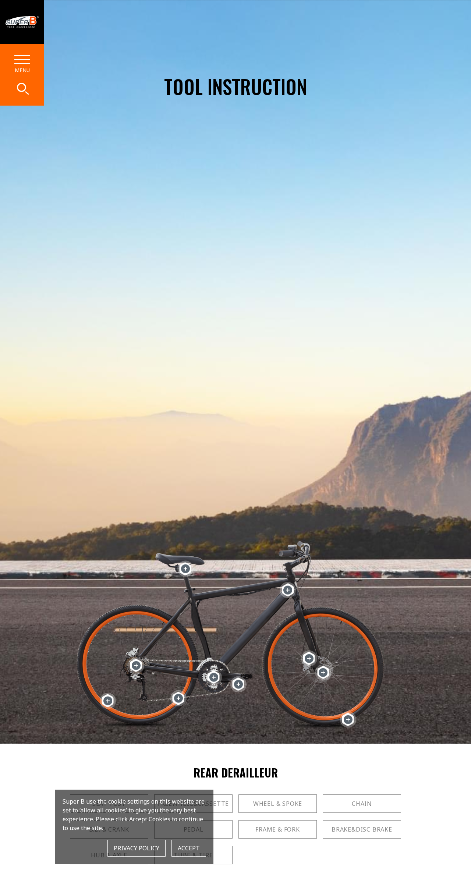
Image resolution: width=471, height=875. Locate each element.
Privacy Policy (136, 848)
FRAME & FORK (277, 829)
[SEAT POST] (185, 568)
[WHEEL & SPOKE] (107, 700)
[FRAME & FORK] (287, 590)
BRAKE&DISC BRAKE (362, 829)
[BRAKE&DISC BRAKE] (308, 658)
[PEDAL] (238, 684)
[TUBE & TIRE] (347, 719)
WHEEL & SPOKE (277, 804)
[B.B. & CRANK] (213, 677)
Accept (189, 848)
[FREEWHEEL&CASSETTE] (136, 665)
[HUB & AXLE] (323, 672)
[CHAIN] (178, 698)
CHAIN (362, 804)
